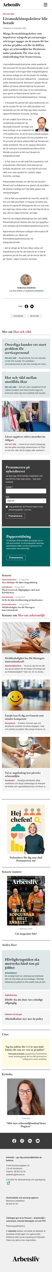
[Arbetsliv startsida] (26, 1258)
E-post (9, 487)
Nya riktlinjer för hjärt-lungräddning (19, 582)
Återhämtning (7, 597)
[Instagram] (22, 1141)
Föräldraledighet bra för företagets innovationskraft (18, 608)
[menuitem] (14, 4)
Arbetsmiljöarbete (9, 580)
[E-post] (38, 1141)
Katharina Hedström (35, 291)
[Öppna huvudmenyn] (45, 4)
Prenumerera (15, 516)
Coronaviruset (18, 316)
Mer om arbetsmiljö (31, 615)
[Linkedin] (30, 1141)
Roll (7, 497)
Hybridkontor (7, 587)
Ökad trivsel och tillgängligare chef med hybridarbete (21, 591)
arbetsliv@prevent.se (15, 1174)
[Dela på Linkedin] (32, 306)
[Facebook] (14, 1141)
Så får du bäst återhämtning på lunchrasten (22, 600)
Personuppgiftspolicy (15, 1226)
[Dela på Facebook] (26, 306)
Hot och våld (8, 14)
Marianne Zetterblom (15, 1201)
